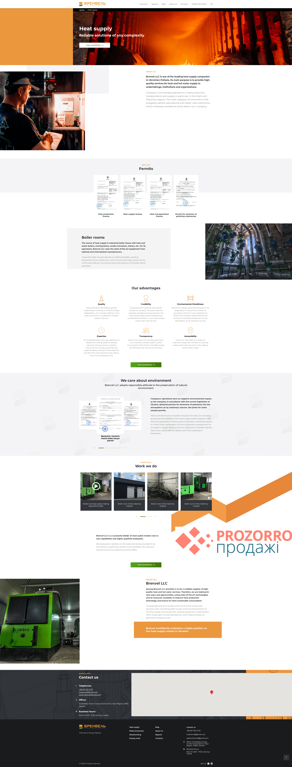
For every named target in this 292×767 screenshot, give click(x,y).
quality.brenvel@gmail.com (90, 695)
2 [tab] (149, 516)
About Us (173, 4)
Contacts (184, 4)
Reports (155, 4)
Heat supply (134, 727)
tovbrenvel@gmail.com (88, 692)
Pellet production (136, 731)
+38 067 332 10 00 (198, 4)
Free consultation (93, 45)
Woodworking (135, 735)
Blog (164, 4)
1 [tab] (143, 516)
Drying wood (134, 738)
